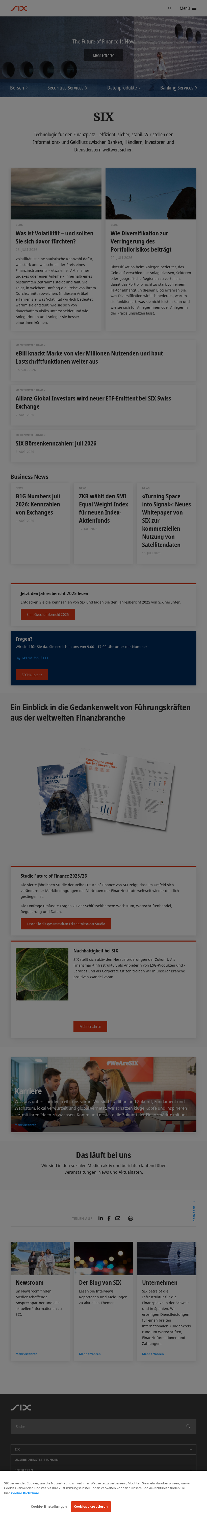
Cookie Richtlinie (25, 1493)
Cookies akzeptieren (91, 1506)
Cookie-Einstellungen (49, 1506)
